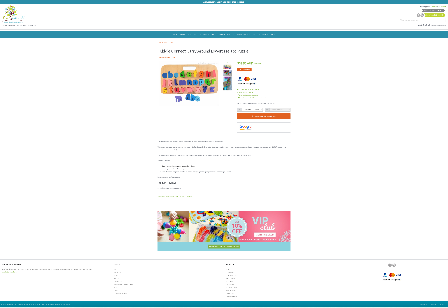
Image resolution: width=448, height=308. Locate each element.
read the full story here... (9, 272)
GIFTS (255, 34)
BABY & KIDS (184, 34)
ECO (264, 34)
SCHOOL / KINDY (225, 34)
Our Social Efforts (231, 287)
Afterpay (116, 287)
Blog (227, 269)
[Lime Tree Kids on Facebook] (390, 265)
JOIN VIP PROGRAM (244, 69)
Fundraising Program (120, 293)
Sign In (442, 304)
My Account (423, 304)
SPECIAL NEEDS (242, 34)
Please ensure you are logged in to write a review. (175, 196)
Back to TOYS (168, 42)
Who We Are (230, 272)
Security (116, 278)
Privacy (116, 275)
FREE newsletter (231, 296)
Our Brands (229, 281)
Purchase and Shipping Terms (123, 284)
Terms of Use (118, 281)
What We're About (231, 275)
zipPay (116, 290)
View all (167, 57)
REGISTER (442, 7)
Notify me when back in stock (265, 116)
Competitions (230, 293)
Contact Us (117, 272)
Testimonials (230, 284)
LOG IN (434, 7)
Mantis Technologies (37, 304)
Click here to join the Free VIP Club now (224, 246)
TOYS (196, 34)
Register (433, 304)
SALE (273, 34)
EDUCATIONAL (208, 34)
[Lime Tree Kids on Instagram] (394, 265)
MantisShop (66, 304)
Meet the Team (231, 278)
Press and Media (231, 290)
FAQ (115, 269)
